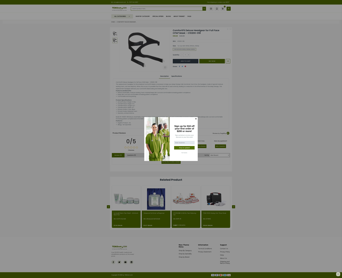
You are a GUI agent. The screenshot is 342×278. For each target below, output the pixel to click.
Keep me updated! (184, 148)
